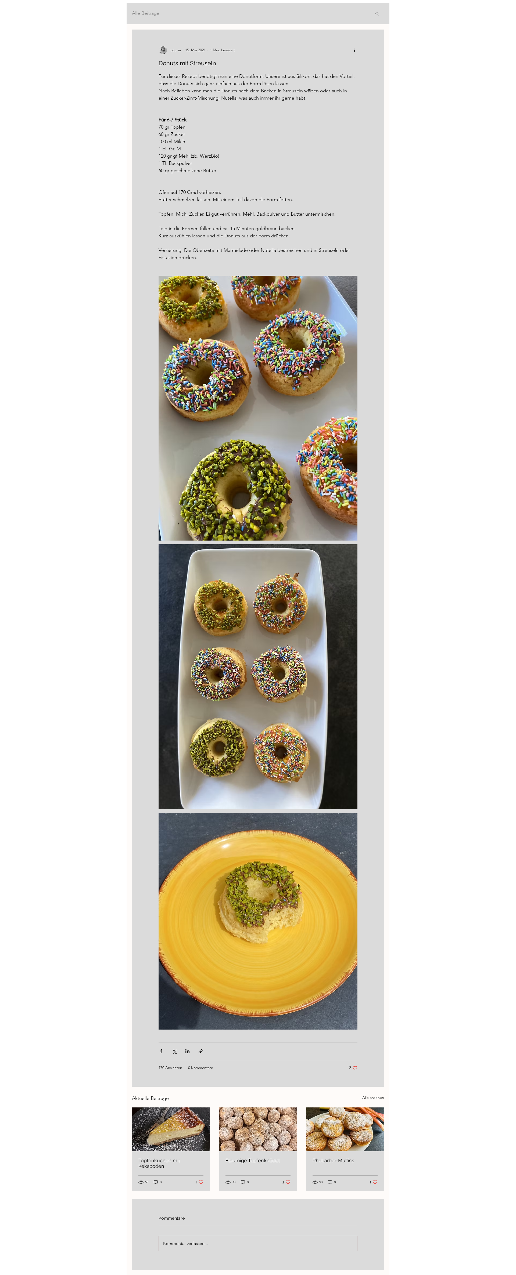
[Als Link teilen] (200, 1051)
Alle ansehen (373, 1097)
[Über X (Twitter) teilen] (174, 1051)
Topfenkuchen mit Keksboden (159, 1163)
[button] (377, 13)
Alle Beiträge (145, 13)
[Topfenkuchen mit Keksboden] (171, 1129)
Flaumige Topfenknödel (252, 1160)
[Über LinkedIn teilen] (187, 1051)
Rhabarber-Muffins (333, 1160)
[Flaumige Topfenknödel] (258, 1129)
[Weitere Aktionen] (354, 50)
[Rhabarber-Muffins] (345, 1129)
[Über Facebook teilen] (161, 1051)
